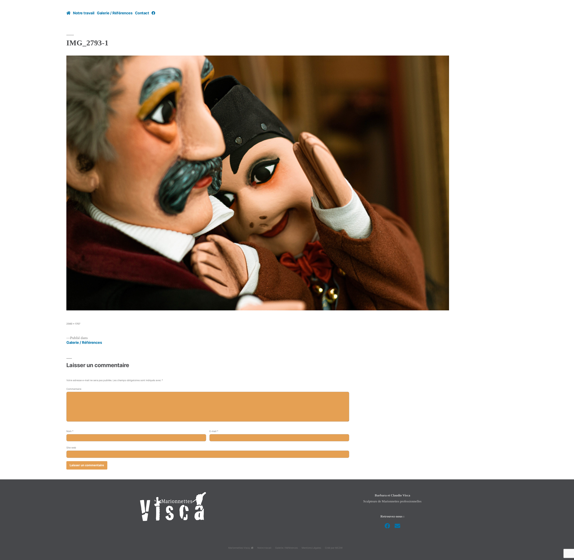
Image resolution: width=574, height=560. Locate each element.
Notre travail (83, 13)
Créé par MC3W (334, 547)
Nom (69, 431)
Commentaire (73, 389)
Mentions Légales (311, 547)
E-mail (213, 431)
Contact (142, 13)
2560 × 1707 (73, 323)
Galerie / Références (114, 13)
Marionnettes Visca (239, 547)
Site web (71, 447)
